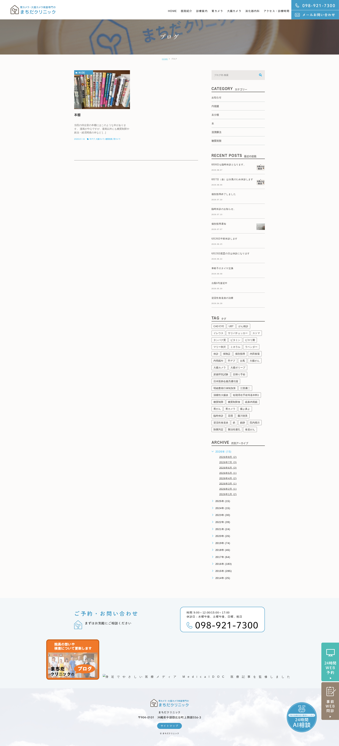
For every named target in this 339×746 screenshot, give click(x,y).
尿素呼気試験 (220, 374)
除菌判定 (218, 429)
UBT (231, 326)
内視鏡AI (218, 360)
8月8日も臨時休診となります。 (229, 164)
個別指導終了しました (224, 194)
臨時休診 (218, 415)
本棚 (77, 114)
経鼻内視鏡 (251, 402)
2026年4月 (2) (228, 478)
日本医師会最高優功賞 (225, 381)
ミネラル (235, 346)
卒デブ (92, 139)
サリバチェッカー (238, 333)
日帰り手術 (239, 374)
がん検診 (243, 326)
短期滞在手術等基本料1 (246, 395)
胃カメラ (217, 11)
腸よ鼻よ (245, 408)
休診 (215, 353)
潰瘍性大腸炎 (220, 395)
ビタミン (235, 340)
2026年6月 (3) (228, 467)
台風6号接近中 (220, 283)
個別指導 (240, 353)
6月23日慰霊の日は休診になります (231, 253)
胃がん (217, 408)
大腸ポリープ (237, 367)
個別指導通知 (219, 223)
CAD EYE (218, 326)
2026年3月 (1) (228, 483)
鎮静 (242, 422)
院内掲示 (255, 422)
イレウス (218, 333)
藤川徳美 (243, 415)
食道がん (250, 429)
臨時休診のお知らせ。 (224, 209)
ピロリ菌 (250, 340)
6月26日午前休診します (225, 238)
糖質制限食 (234, 402)
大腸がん (255, 360)
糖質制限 (108, 139)
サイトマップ (170, 726)
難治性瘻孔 (234, 429)
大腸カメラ (234, 11)
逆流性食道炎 (220, 422)
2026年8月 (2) (228, 457)
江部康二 (245, 388)
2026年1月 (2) (228, 494)
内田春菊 (255, 353)
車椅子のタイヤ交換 (222, 268)
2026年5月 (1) (228, 472)
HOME (172, 11)
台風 (242, 360)
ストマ (256, 333)
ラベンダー (251, 346)
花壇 (230, 415)
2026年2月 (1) (228, 488)
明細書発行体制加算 (224, 388)
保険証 (226, 353)
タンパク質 (219, 340)
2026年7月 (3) (228, 462)
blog (82, 72)
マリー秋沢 (219, 346)
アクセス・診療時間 (276, 11)
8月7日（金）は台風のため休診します (232, 179)
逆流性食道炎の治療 (222, 298)
